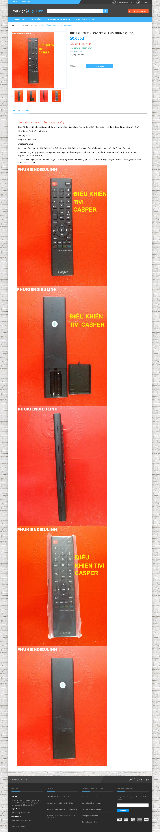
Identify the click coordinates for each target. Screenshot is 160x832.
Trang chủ (15, 779)
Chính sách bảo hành (89, 822)
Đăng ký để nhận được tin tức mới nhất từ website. (131, 798)
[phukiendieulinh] (27, 11)
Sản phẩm (24, 779)
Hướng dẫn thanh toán (90, 816)
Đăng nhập (26, 2)
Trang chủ (14, 25)
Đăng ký (14, 2)
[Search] (102, 11)
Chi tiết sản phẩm (21, 110)
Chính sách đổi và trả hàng (91, 803)
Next (65, 96)
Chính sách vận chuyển (90, 797)
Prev (12, 96)
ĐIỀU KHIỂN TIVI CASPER (29, 25)
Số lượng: (73, 66)
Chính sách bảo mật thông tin (92, 809)
